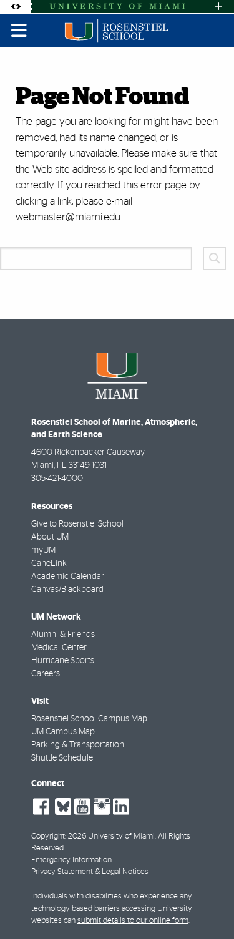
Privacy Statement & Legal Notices (90, 872)
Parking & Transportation (77, 745)
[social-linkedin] (121, 806)
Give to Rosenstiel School (77, 524)
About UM (50, 537)
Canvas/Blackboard (67, 589)
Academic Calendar (67, 576)
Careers (45, 673)
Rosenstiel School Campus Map (89, 718)
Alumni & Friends (63, 634)
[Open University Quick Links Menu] (218, 6)
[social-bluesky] (61, 805)
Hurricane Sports (62, 660)
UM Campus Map (63, 731)
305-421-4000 (57, 478)
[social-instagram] (102, 806)
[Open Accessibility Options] (15, 6)
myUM (43, 550)
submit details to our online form (132, 921)
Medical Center (59, 647)
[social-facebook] (41, 806)
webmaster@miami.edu (68, 217)
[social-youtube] (82, 806)
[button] (207, 904)
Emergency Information (71, 860)
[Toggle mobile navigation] (19, 30)
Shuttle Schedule (62, 758)
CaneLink (49, 563)
